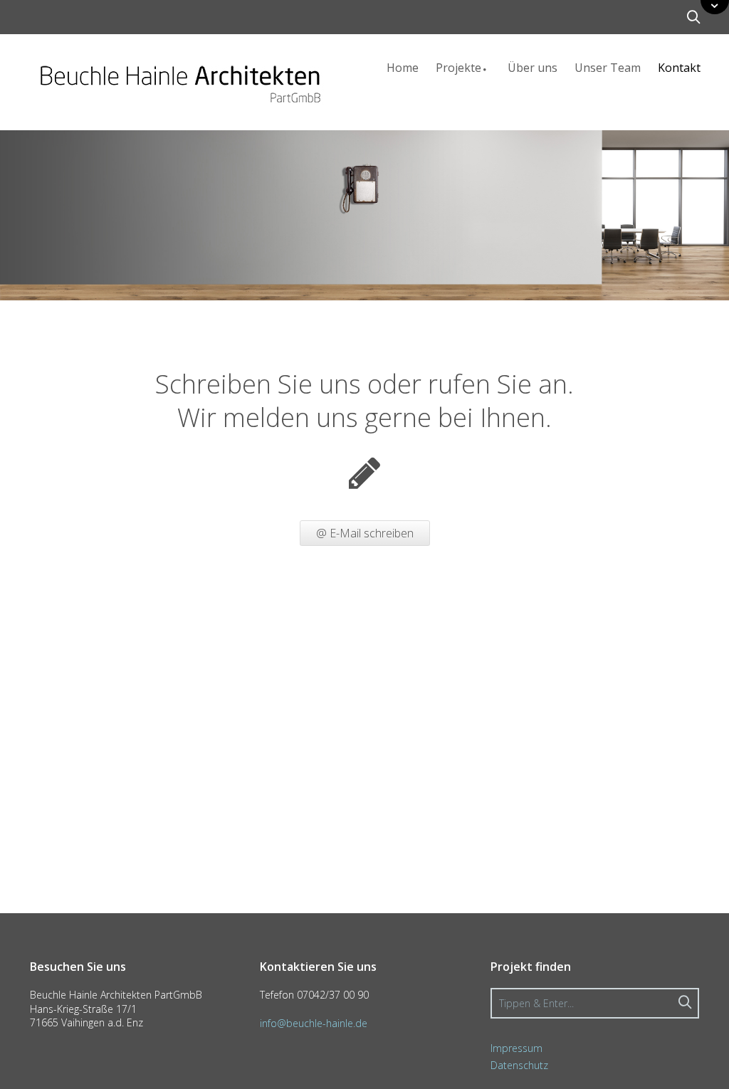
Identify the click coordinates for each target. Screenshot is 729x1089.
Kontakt (679, 67)
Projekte (458, 67)
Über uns (532, 67)
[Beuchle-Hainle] (179, 78)
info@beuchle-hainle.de (313, 1023)
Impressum (516, 1048)
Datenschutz (519, 1065)
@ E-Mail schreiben (365, 533)
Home (403, 67)
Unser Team (608, 67)
